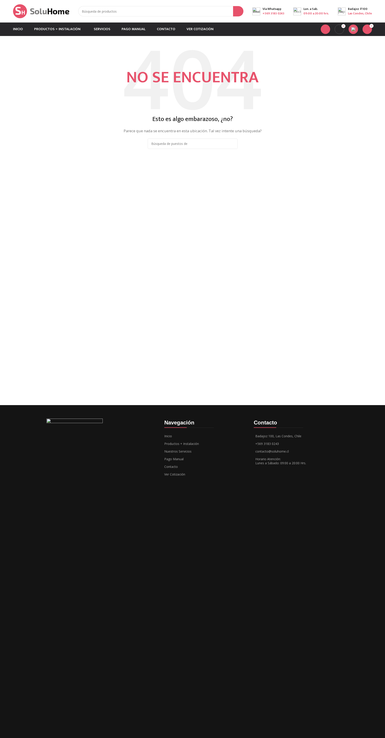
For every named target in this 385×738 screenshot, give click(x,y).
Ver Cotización (174, 474)
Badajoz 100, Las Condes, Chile (278, 436)
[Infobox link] (268, 11)
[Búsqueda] (238, 11)
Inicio (168, 436)
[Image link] (75, 587)
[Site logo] (41, 11)
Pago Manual (174, 459)
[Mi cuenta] (325, 29)
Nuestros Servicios (177, 451)
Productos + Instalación (181, 444)
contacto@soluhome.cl (272, 451)
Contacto (171, 466)
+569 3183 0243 (267, 444)
